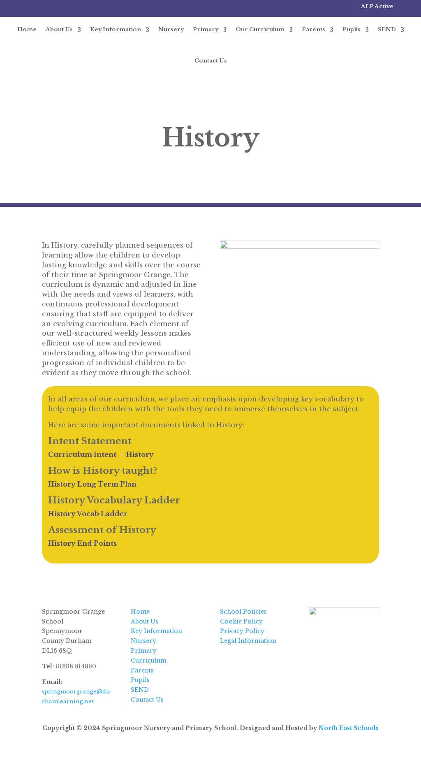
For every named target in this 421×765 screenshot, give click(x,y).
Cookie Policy (241, 621)
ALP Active (377, 6)
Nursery (171, 29)
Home (27, 29)
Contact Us (210, 60)
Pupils (351, 29)
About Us (59, 29)
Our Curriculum (260, 29)
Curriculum (149, 660)
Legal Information (248, 640)
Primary (205, 29)
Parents (313, 29)
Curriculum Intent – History (101, 454)
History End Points (82, 543)
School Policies (243, 611)
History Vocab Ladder (87, 514)
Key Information (115, 29)
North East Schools (349, 728)
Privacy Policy (242, 631)
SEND (387, 29)
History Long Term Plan (92, 484)
